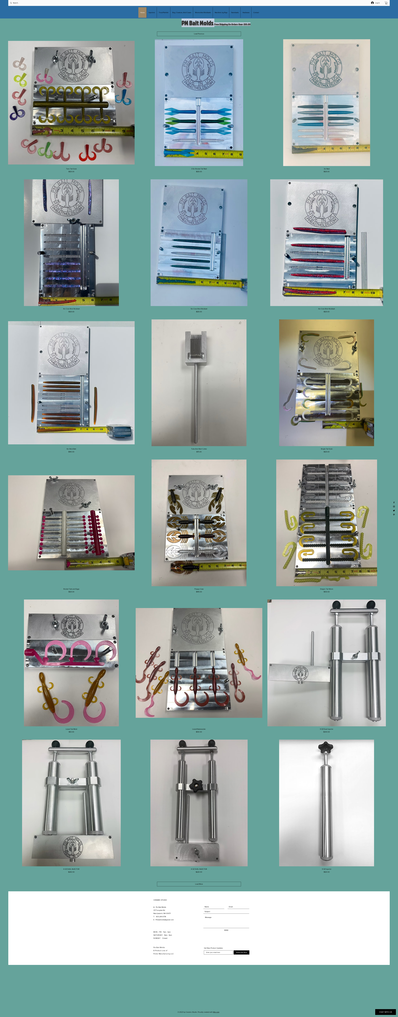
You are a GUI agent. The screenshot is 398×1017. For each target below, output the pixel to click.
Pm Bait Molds (159, 947)
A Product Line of (160, 950)
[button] (386, 3)
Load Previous (199, 34)
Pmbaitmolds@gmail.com (165, 920)
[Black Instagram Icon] (394, 506)
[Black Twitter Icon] (394, 510)
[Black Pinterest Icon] (394, 514)
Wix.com (216, 1012)
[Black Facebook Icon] (394, 502)
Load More (199, 884)
